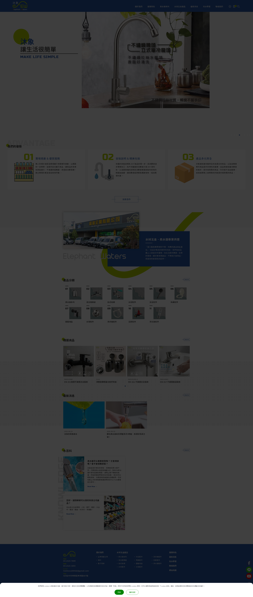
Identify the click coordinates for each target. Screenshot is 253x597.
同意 (119, 592)
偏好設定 (132, 592)
